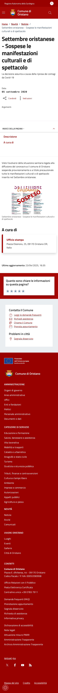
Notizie (24, 24)
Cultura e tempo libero (15, 478)
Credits (26, 683)
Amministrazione (14, 384)
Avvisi (7, 519)
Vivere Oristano (13, 533)
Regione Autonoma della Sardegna (19, 3)
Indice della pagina (12, 128)
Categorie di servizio (16, 427)
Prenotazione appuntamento (18, 604)
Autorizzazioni (11, 492)
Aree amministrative (14, 395)
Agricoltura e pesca (13, 502)
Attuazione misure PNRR (16, 635)
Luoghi (7, 538)
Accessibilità (40, 683)
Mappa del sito (11, 683)
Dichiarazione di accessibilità (18, 625)
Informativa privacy (14, 618)
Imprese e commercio (15, 487)
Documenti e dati (12, 419)
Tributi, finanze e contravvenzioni (21, 473)
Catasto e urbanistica (15, 452)
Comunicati (10, 524)
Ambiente (9, 483)
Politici (7, 409)
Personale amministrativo (17, 414)
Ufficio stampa (15, 240)
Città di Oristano (12, 553)
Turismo (8, 461)
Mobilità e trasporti (13, 447)
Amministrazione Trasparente (19, 639)
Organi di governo (13, 390)
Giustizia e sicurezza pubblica (19, 466)
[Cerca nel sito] (50, 12)
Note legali (9, 630)
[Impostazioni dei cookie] (5, 688)
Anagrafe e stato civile (15, 457)
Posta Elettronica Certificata (18, 587)
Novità (14, 24)
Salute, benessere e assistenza (19, 438)
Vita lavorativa (11, 442)
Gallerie (8, 548)
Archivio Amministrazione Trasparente (23, 644)
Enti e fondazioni (12, 404)
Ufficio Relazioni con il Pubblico (19, 582)
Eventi (7, 543)
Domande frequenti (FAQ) (17, 599)
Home (5, 24)
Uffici (6, 400)
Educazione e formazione (16, 433)
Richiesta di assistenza (15, 613)
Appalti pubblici (12, 497)
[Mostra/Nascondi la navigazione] (3, 12)
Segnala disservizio (13, 608)
